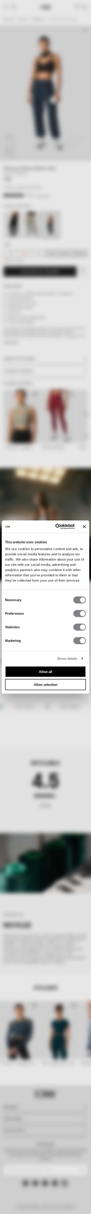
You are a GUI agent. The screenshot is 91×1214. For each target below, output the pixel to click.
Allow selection (45, 684)
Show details (67, 658)
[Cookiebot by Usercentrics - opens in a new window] (56, 526)
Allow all (45, 672)
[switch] (79, 613)
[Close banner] (84, 526)
